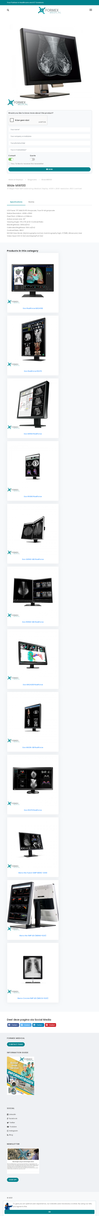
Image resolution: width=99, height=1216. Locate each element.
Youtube (13, 1126)
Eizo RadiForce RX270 (33, 371)
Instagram (13, 1131)
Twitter (12, 1122)
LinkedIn (12, 1114)
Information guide (17, 1052)
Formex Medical (16, 1038)
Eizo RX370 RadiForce (33, 810)
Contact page (16, 1044)
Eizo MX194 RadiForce (33, 434)
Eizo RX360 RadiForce (33, 496)
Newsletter (13, 1144)
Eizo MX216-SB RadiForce (33, 747)
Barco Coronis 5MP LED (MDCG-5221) (33, 998)
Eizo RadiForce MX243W (33, 308)
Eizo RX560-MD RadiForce (33, 622)
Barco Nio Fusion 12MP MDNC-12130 (33, 873)
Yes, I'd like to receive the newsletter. (27, 163)
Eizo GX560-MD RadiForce (33, 559)
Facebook (12, 1118)
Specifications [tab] (16, 202)
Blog (10, 1135)
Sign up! (13, 1180)
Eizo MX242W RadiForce (33, 684)
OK (49, 1212)
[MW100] (49, 64)
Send (50, 169)
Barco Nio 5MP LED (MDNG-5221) (33, 935)
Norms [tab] (31, 202)
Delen (14, 1025)
